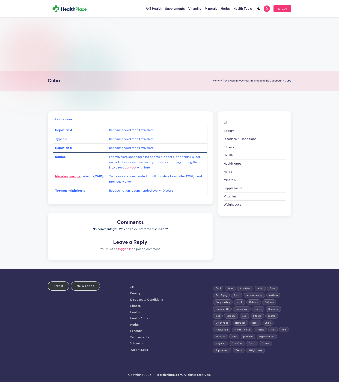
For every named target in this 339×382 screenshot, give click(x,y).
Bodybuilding (223, 302)
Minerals (230, 180)
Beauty (229, 131)
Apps (237, 295)
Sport (252, 343)
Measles (61, 176)
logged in (125, 249)
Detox (258, 309)
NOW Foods (85, 286)
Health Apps (233, 164)
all (225, 122)
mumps (74, 176)
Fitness (229, 147)
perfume (248, 336)
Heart (255, 322)
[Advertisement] (169, 44)
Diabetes (273, 309)
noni (284, 329)
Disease (231, 315)
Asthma (273, 295)
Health (228, 155)
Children (269, 302)
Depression (242, 309)
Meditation (222, 329)
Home (216, 80)
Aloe (272, 288)
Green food (222, 322)
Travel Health (230, 80)
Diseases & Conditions (240, 139)
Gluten (271, 315)
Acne (230, 288)
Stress (265, 343)
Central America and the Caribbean (261, 80)
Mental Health (242, 329)
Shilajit (58, 286)
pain (234, 336)
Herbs (228, 172)
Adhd (260, 288)
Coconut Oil (222, 309)
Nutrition (220, 336)
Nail (273, 329)
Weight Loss (232, 204)
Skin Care (237, 343)
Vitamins (230, 196)
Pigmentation (266, 336)
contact (130, 167)
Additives (245, 288)
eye (244, 315)
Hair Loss (240, 322)
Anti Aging (221, 295)
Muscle (260, 329)
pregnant (220, 343)
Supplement (222, 350)
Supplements (233, 188)
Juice (268, 322)
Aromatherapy (254, 295)
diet (218, 315)
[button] (282, 8)
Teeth (238, 350)
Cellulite (253, 302)
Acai (218, 288)
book (239, 302)
